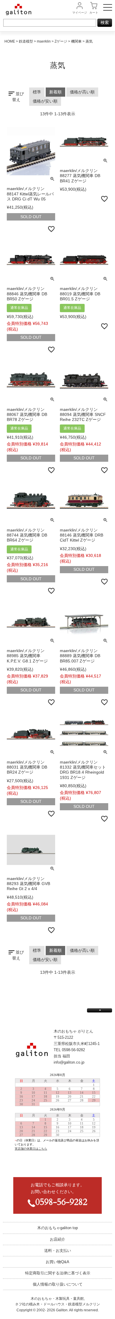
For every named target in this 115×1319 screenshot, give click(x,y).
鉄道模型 (26, 41)
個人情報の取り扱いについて (58, 1284)
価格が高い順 (82, 92)
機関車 (76, 41)
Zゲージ (61, 41)
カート (93, 12)
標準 (37, 92)
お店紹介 (57, 1239)
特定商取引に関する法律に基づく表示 (57, 1273)
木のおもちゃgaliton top (57, 1228)
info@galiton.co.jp (69, 1062)
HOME (9, 41)
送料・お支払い (57, 1250)
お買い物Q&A (57, 1262)
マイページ (79, 12)
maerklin (44, 41)
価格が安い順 (45, 101)
